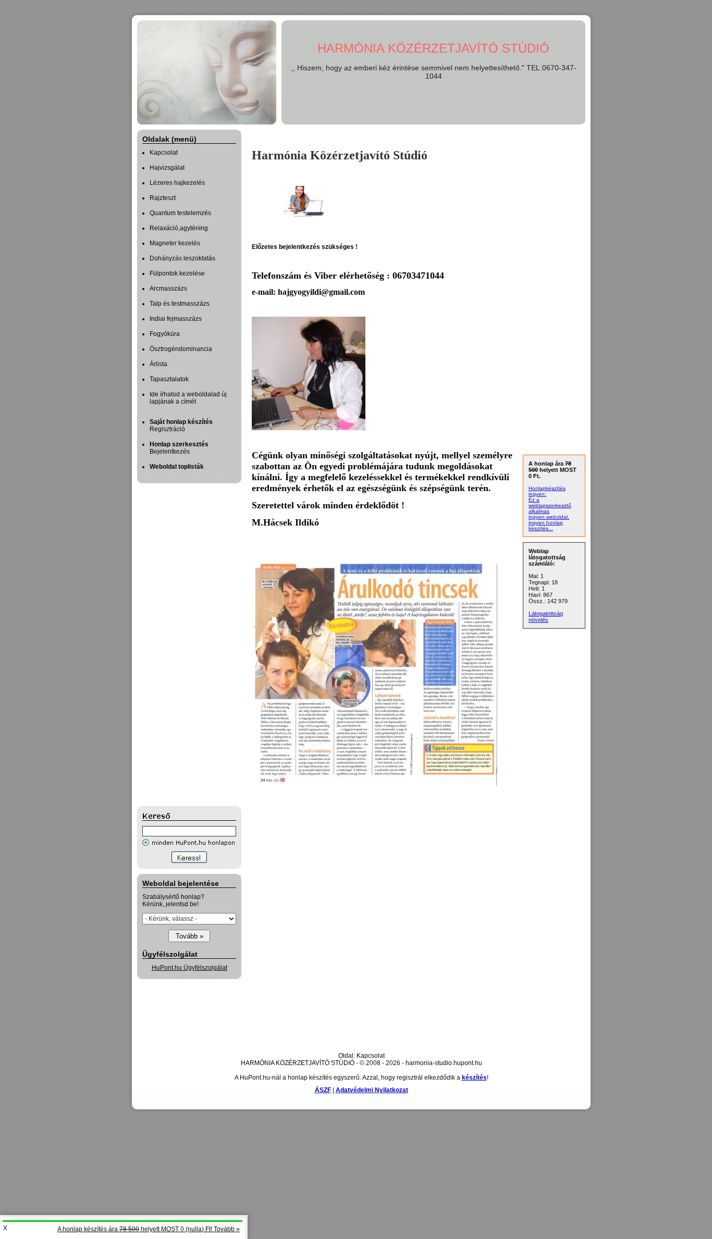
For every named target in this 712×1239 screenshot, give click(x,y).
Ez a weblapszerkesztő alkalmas (550, 505)
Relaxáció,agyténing (179, 228)
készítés (474, 1077)
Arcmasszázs (168, 288)
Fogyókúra (165, 333)
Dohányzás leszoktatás (182, 258)
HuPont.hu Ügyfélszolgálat (189, 967)
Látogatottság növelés (546, 616)
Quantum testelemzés (180, 213)
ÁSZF (323, 1090)
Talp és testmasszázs (180, 303)
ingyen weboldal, (549, 517)
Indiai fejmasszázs (176, 318)
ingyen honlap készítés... (546, 525)
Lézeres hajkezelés (177, 182)
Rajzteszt (163, 198)
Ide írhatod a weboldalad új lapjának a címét (188, 398)
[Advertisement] (178, 645)
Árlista (158, 364)
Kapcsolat (164, 152)
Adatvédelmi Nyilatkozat (372, 1090)
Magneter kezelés (175, 243)
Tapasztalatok (169, 379)
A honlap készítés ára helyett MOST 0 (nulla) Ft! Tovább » (148, 1229)
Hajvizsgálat (167, 167)
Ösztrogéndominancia (181, 349)
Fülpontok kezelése (177, 273)
